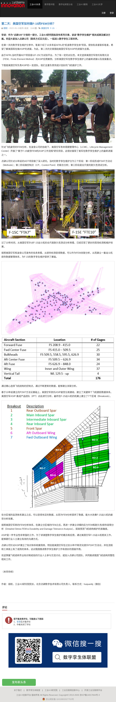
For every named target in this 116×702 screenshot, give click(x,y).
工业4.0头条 (35, 4)
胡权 (5, 28)
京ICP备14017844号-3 (90, 695)
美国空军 (45, 28)
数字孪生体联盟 (33, 690)
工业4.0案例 (82, 4)
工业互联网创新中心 (71, 690)
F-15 (52, 28)
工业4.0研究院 (51, 690)
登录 (112, 13)
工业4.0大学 (97, 4)
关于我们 (18, 690)
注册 (104, 13)
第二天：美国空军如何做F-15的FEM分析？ (28, 23)
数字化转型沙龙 (66, 4)
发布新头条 (19, 682)
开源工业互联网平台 (93, 690)
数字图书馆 (49, 4)
